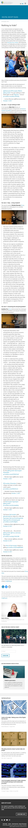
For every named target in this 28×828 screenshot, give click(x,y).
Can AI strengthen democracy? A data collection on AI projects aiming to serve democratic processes (13, 782)
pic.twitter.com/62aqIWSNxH (15, 547)
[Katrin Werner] (14, 609)
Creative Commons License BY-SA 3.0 (19, 826)
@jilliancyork (7, 91)
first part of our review (12, 42)
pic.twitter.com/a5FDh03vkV (11, 474)
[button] (3, 587)
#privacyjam (18, 470)
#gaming (5, 520)
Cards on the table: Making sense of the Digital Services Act (13, 718)
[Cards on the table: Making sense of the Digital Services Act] (14, 707)
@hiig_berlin (6, 93)
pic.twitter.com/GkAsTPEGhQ (11, 96)
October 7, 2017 (7, 101)
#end (7, 545)
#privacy (11, 518)
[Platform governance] (14, 671)
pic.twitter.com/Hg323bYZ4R (11, 536)
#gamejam (15, 501)
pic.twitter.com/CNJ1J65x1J (10, 489)
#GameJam (6, 472)
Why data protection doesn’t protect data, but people (13, 749)
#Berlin (20, 91)
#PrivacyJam (14, 91)
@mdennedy (6, 516)
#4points (16, 94)
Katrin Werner (5, 618)
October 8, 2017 (7, 526)
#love (10, 520)
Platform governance (10, 680)
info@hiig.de (8, 581)
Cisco (22, 205)
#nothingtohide (18, 518)
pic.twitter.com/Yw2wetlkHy (11, 505)
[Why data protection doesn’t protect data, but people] (14, 738)
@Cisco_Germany (15, 533)
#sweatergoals (16, 520)
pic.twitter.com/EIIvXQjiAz (10, 522)
